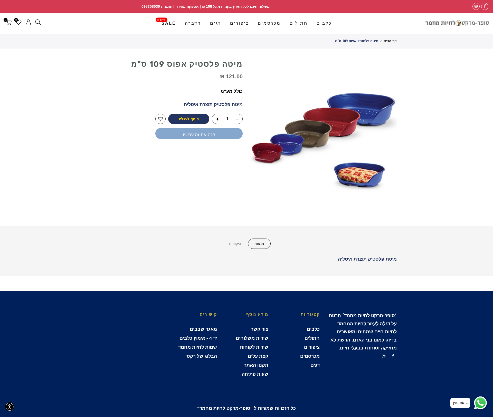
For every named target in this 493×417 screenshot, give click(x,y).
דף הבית (390, 41)
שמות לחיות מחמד (197, 347)
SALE (166, 22)
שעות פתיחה (255, 374)
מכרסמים (269, 23)
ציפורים (239, 23)
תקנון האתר (256, 365)
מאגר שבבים (203, 329)
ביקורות (235, 244)
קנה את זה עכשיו (199, 134)
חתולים (299, 23)
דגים (215, 23)
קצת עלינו (258, 356)
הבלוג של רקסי (201, 356)
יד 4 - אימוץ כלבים (198, 338)
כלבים (324, 23)
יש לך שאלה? (228, 152)
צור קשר (259, 329)
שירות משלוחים (252, 338)
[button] (9, 407)
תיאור (259, 244)
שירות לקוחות (254, 347)
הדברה (193, 23)
